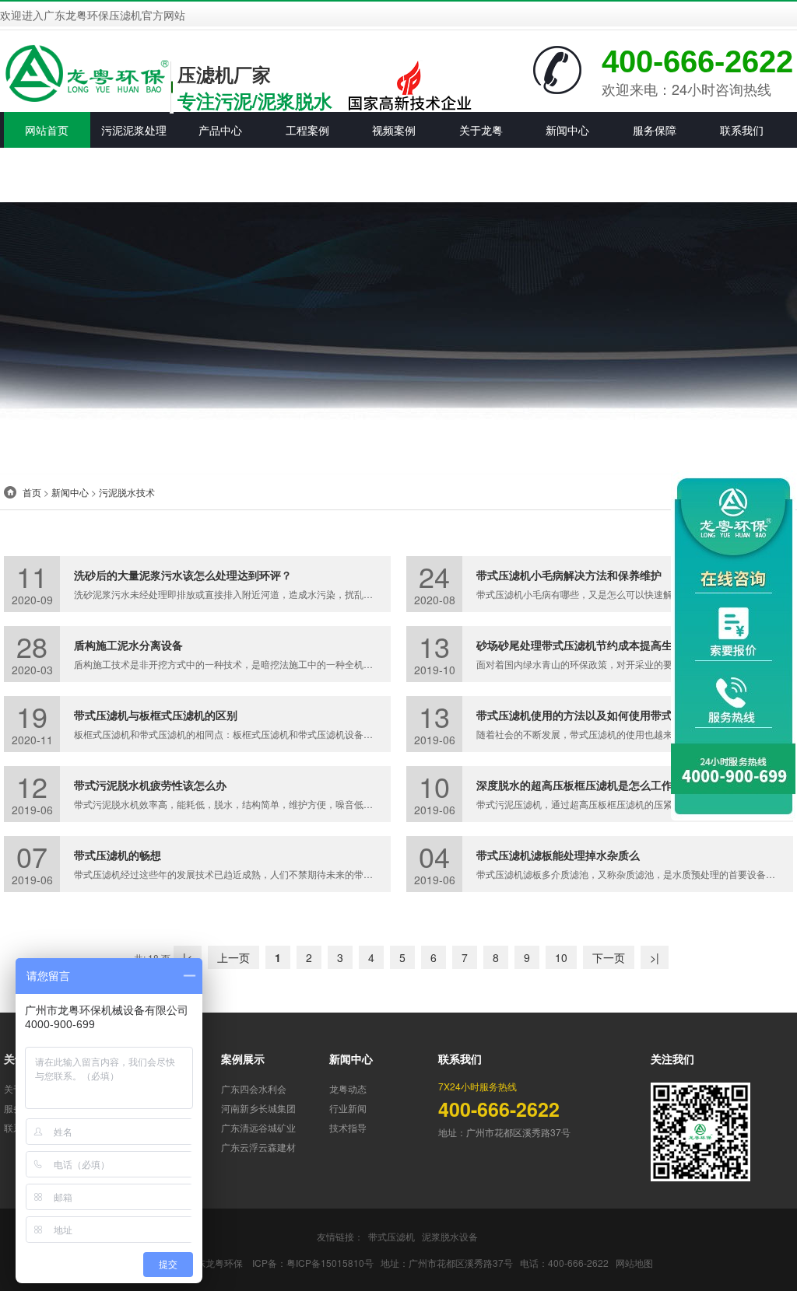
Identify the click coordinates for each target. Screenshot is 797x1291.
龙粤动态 (348, 1088)
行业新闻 (348, 1107)
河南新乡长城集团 (258, 1107)
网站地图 (634, 1262)
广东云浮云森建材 (258, 1146)
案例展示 (243, 1058)
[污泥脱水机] (87, 71)
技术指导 (348, 1127)
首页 (32, 492)
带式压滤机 (391, 1236)
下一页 (608, 957)
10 (561, 957)
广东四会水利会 (253, 1088)
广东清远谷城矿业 (258, 1127)
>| (654, 957)
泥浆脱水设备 (450, 1236)
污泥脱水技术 (127, 492)
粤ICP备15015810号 (330, 1262)
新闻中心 (70, 492)
